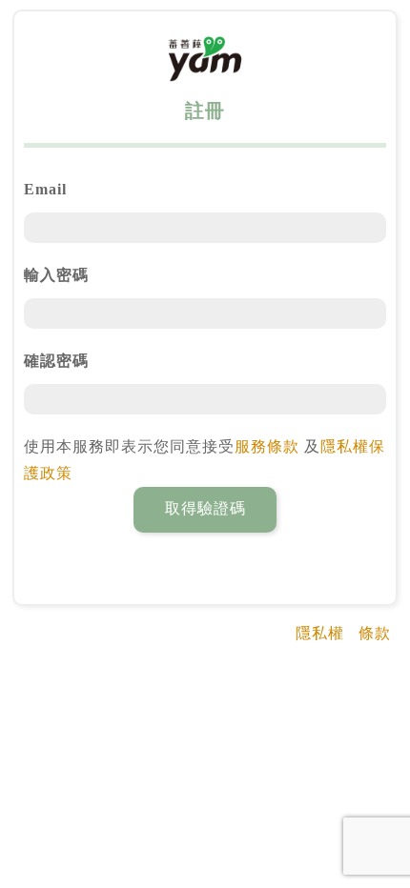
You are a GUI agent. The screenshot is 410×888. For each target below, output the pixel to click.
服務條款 (267, 446)
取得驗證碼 (205, 508)
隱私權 (320, 633)
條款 (375, 633)
